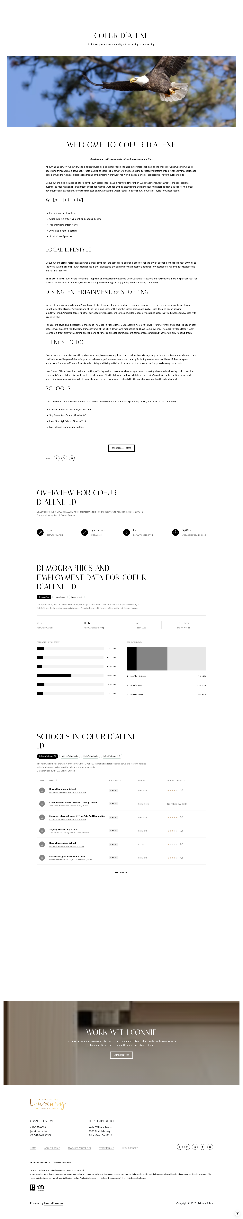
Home (33, 1148)
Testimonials (106, 1148)
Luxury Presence (53, 1203)
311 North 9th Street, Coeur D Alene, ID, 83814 (67, 819)
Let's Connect (130, 1148)
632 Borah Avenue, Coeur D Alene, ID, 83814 (66, 846)
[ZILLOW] (210, 1147)
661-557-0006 (38, 1127)
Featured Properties (79, 1148)
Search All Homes (121, 448)
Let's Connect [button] (121, 1055)
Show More (121, 872)
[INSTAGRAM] (187, 1147)
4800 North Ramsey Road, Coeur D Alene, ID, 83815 (69, 806)
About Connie (52, 1148)
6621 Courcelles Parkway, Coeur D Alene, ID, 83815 (69, 833)
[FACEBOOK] (180, 1147)
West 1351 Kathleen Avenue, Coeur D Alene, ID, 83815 (70, 860)
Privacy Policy (205, 1203)
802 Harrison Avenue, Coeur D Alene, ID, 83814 (67, 792)
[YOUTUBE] (202, 1147)
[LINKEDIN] (195, 1147)
